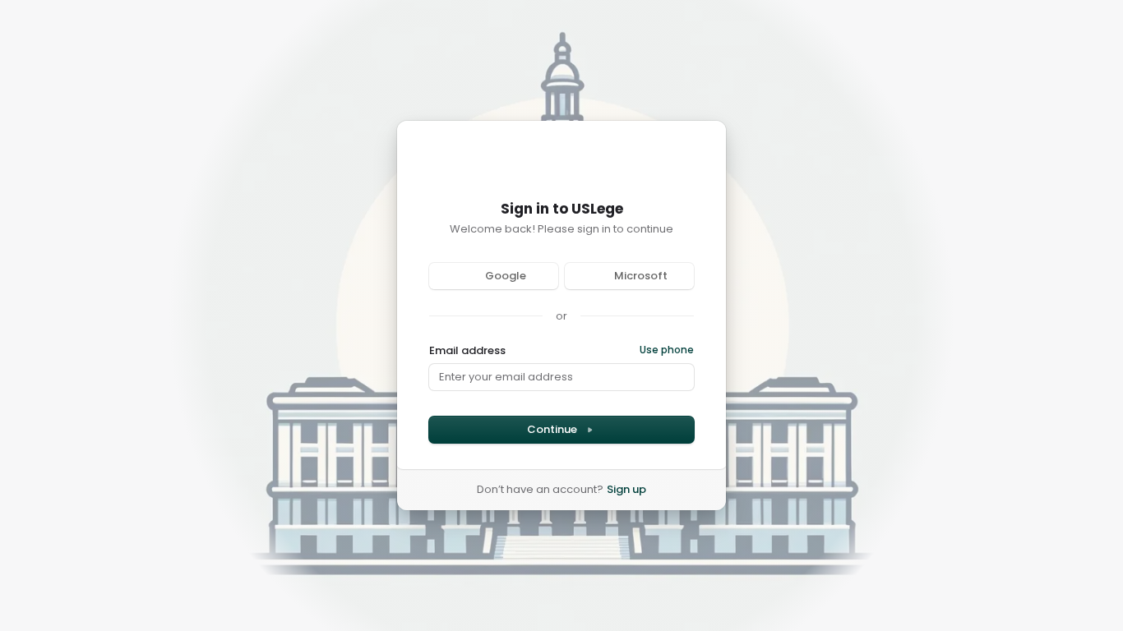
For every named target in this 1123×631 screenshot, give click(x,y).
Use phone (667, 350)
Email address (467, 350)
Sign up (626, 489)
